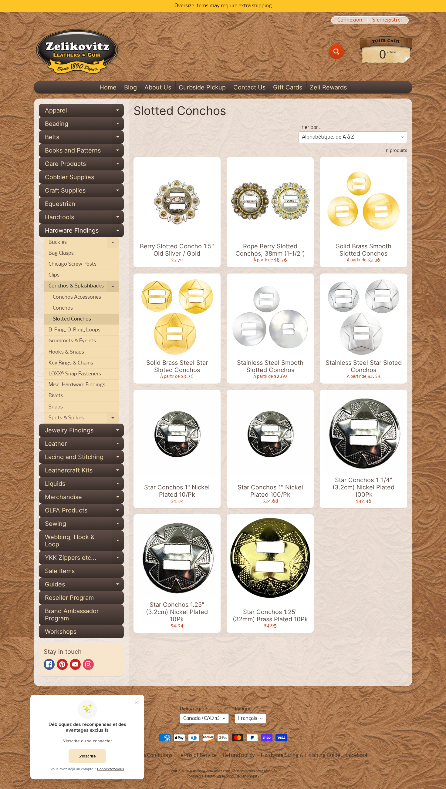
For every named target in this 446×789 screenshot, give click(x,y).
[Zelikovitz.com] (77, 51)
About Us (157, 87)
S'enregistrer (387, 20)
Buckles (84, 244)
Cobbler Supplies (69, 177)
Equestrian (60, 203)
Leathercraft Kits (84, 472)
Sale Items (60, 571)
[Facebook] (49, 664)
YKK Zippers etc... (84, 559)
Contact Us (249, 87)
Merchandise (84, 498)
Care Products (84, 165)
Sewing (84, 525)
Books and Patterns (84, 152)
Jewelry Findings (84, 432)
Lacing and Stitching (84, 458)
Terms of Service (197, 755)
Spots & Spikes (84, 419)
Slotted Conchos (72, 319)
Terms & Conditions (149, 755)
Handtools (84, 218)
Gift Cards (287, 87)
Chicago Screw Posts (72, 264)
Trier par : (310, 127)
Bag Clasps (61, 253)
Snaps (56, 407)
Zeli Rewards (328, 87)
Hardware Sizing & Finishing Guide (300, 755)
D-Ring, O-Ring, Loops (74, 330)
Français (247, 718)
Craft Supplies (84, 192)
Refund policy (239, 755)
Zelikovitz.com (218, 771)
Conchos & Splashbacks (84, 287)
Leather (84, 445)
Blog (130, 87)
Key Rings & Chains (71, 363)
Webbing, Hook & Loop (84, 541)
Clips (54, 275)
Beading (84, 125)
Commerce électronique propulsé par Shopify (223, 776)
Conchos (63, 308)
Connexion (349, 20)
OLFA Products (84, 512)
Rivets (56, 396)
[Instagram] (88, 664)
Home (108, 87)
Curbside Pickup (202, 87)
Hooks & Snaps (66, 352)
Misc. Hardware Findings (77, 385)
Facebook (357, 755)
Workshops (60, 631)
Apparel (84, 112)
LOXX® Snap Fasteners (75, 374)
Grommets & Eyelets (72, 341)
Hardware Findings (84, 232)
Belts (84, 138)
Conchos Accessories (77, 297)
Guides (84, 586)
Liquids (84, 485)
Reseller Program (69, 597)
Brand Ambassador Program (72, 614)
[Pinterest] (62, 664)
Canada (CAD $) (201, 718)
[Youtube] (75, 664)
